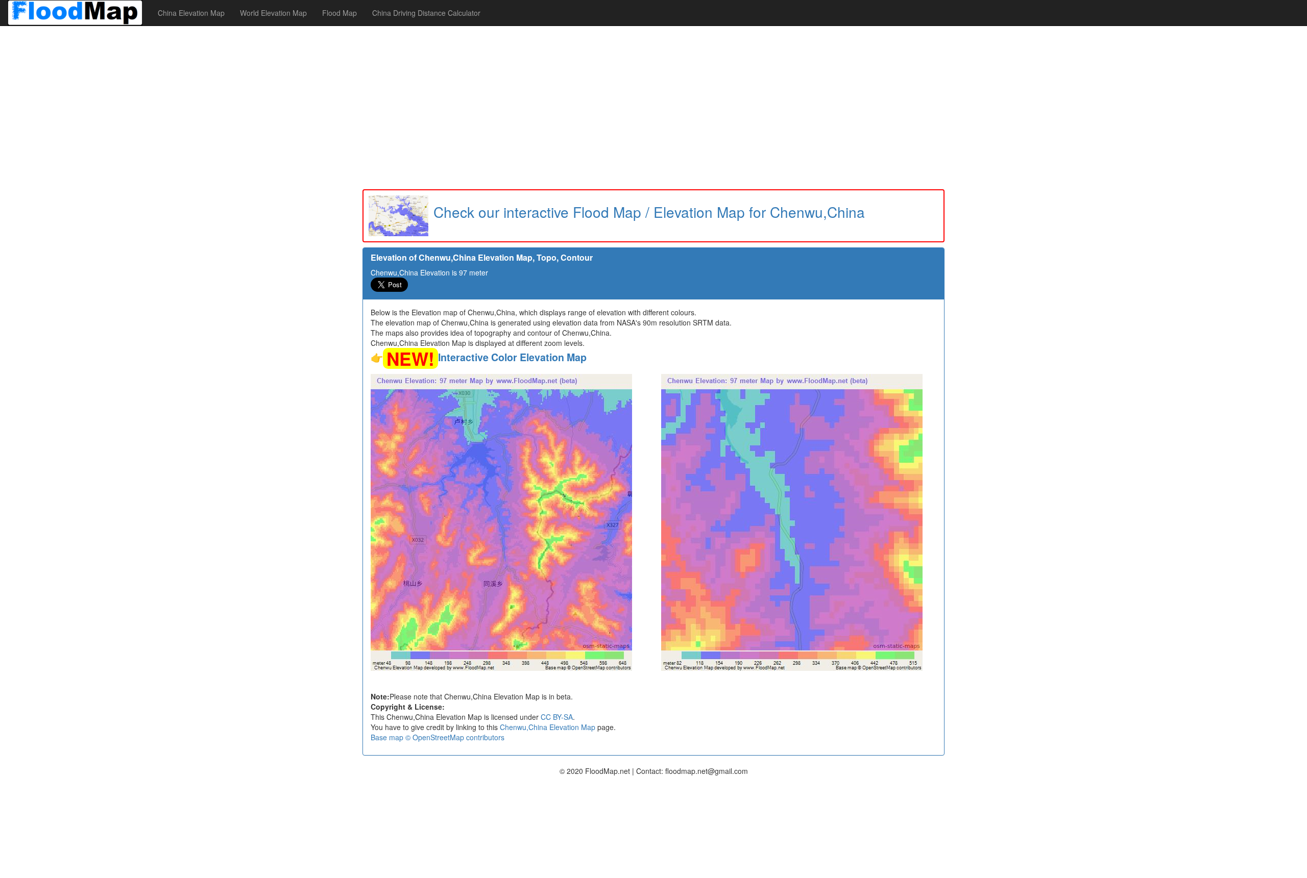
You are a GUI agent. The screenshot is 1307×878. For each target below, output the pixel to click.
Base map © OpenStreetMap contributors (437, 737)
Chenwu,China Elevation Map (547, 727)
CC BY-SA (557, 717)
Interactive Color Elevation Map (512, 357)
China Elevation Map (191, 13)
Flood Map (339, 13)
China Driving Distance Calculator (426, 13)
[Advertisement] (653, 107)
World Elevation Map (273, 13)
